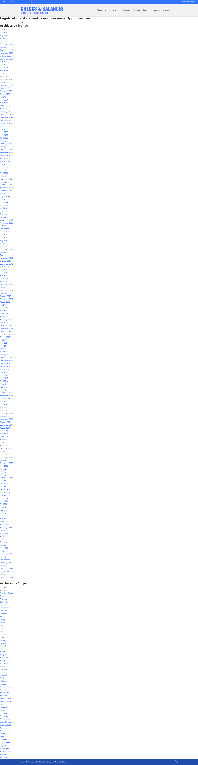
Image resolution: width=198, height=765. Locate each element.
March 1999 (5, 539)
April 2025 (4, 73)
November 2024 (6, 85)
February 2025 (6, 79)
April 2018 (4, 313)
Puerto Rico (4, 716)
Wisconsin (4, 754)
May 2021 (4, 205)
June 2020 (4, 237)
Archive (116, 10)
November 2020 (6, 223)
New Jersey (4, 690)
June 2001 (4, 498)
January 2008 (5, 469)
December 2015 (6, 393)
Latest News (5, 646)
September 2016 (6, 366)
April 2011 (4, 442)
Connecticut (4, 608)
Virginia (3, 745)
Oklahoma (4, 707)
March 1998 (5, 551)
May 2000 (4, 518)
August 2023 (5, 126)
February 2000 (6, 527)
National (136, 10)
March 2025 (5, 76)
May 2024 (4, 103)
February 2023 (6, 144)
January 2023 (5, 147)
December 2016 (6, 357)
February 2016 (6, 387)
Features (3, 613)
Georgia (3, 619)
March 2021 (5, 211)
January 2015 (5, 416)
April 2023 (4, 138)
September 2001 (6, 489)
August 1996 (5, 571)
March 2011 (5, 445)
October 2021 (5, 190)
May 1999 (4, 533)
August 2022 (5, 161)
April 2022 (4, 173)
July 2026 (3, 29)
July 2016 (3, 372)
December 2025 (6, 50)
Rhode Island (5, 719)
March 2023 (5, 141)
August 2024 (5, 94)
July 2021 (3, 199)
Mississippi (4, 666)
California (4, 602)
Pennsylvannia (5, 713)
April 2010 (4, 451)
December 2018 (6, 290)
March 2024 (5, 108)
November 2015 (6, 395)
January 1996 (5, 574)
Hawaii (2, 625)
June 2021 (4, 202)
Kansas (3, 640)
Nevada (3, 684)
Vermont (3, 739)
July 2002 (3, 486)
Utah (2, 736)
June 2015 (4, 404)
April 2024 (4, 106)
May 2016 (4, 378)
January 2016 (5, 390)
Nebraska (3, 681)
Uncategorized (5, 733)
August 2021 (5, 196)
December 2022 (6, 149)
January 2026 (5, 47)
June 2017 (4, 343)
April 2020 (4, 243)
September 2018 (6, 299)
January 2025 (5, 82)
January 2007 (5, 472)
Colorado (3, 605)
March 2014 (5, 439)
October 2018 (5, 296)
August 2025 (5, 62)
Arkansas (3, 599)
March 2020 (5, 246)
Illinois (2, 631)
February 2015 (6, 413)
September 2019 (6, 264)
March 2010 (5, 454)
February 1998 (6, 554)
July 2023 (3, 129)
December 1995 (6, 577)
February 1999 (6, 542)
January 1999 (5, 545)
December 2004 (6, 477)
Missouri (3, 669)
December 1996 (6, 568)
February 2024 (6, 111)
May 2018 (4, 311)
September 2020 (6, 229)
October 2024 (5, 88)
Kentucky (3, 643)
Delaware (3, 610)
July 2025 (3, 65)
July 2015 (3, 401)
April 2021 (4, 208)
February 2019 (6, 284)
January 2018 (5, 322)
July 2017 (3, 340)
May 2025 (4, 70)
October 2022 (5, 155)
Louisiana (4, 649)
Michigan (3, 660)
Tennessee (4, 728)
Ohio (2, 704)
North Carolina (6, 698)
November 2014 (6, 419)
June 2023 (4, 132)
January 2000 (5, 530)
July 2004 (3, 480)
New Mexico (5, 692)
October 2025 (5, 56)
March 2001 (5, 507)
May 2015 (4, 407)
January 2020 (5, 252)
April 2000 (4, 521)
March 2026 (5, 41)
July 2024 (3, 97)
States (145, 10)
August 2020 (5, 231)
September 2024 (6, 91)
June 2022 (4, 167)
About (107, 10)
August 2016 (5, 369)
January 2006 (5, 475)
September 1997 (6, 559)
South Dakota (5, 725)
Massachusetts (5, 657)
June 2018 (4, 308)
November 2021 (6, 188)
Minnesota (4, 663)
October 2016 (5, 363)
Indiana (3, 634)
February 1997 (6, 562)
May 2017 (4, 346)
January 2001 (5, 513)
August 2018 (5, 302)
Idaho (2, 628)
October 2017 (5, 331)
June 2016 (4, 375)
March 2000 (5, 524)
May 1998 (4, 548)
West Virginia (5, 751)
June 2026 (4, 32)
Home (99, 10)
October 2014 (5, 422)
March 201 (4, 580)
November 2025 (6, 53)
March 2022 (5, 176)
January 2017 (5, 354)
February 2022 (6, 179)
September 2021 (6, 193)
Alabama (3, 590)
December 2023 (6, 114)
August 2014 (5, 428)
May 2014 (4, 434)
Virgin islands (5, 742)
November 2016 (6, 360)
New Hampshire (6, 687)
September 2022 (6, 158)
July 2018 (3, 305)
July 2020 (3, 234)
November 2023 (6, 117)
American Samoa (6, 593)
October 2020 (5, 226)
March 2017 (5, 352)
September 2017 (6, 334)
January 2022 (5, 182)
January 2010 (5, 460)
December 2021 (6, 185)
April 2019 (4, 278)
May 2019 (4, 275)
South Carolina (6, 722)
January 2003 (5, 483)
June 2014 (4, 431)
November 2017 (6, 328)
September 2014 (6, 425)
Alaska (2, 678)
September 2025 (6, 59)
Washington (4, 748)
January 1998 (5, 557)
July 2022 (3, 164)
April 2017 (4, 349)
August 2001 (5, 492)
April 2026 (4, 38)
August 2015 (5, 398)
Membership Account (162, 10)
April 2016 (4, 381)
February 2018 (6, 319)
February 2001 (6, 510)
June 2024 (4, 100)
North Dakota (5, 701)
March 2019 (5, 281)
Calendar (126, 10)
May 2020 (4, 240)
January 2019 (5, 287)
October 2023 (5, 120)
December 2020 (6, 220)
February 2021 (6, 214)
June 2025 (4, 67)
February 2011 (6, 448)
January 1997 (5, 565)
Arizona (3, 596)
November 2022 (6, 152)
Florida (3, 616)
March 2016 (5, 384)
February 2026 (6, 44)
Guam (2, 622)
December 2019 (6, 255)
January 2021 (5, 217)
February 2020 (6, 249)
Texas (2, 731)
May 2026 (4, 35)
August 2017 (5, 337)
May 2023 (4, 135)
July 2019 (3, 270)
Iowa (2, 637)
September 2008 (6, 463)
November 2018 (6, 293)
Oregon (3, 710)
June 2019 (4, 272)
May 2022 (4, 170)
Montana (3, 672)
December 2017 (6, 325)
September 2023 (6, 123)
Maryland (3, 654)
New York (4, 695)
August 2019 (5, 267)
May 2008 (4, 466)
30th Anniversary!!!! (188, 2)
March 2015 (5, 410)
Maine (2, 651)
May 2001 (4, 501)
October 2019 (5, 261)
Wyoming (4, 757)
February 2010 (6, 457)
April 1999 (4, 536)
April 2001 (4, 504)
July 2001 (3, 495)
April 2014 (4, 436)
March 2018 (5, 316)
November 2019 (6, 258)
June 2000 (4, 516)
